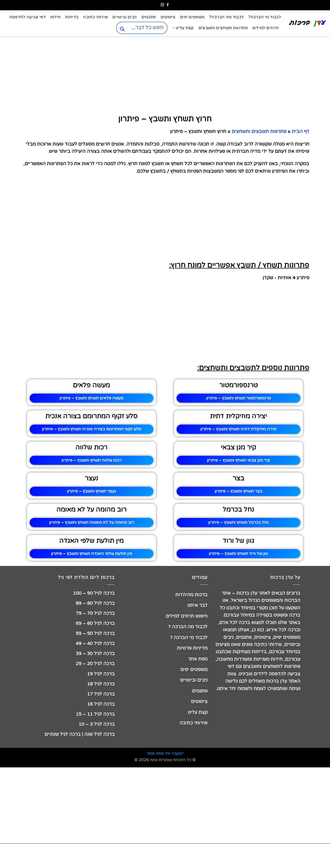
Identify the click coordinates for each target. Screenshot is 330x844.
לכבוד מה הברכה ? (188, 626)
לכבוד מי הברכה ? (189, 637)
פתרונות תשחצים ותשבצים (223, 27)
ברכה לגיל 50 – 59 (95, 633)
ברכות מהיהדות (191, 594)
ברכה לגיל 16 (101, 704)
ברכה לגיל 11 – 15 (95, 714)
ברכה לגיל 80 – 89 (95, 603)
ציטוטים (168, 17)
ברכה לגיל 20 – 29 (95, 663)
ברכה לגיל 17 (101, 694)
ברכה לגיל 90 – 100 (94, 593)
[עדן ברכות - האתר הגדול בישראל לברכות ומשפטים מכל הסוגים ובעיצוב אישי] (307, 23)
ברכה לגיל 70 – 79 (95, 613)
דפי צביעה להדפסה (27, 17)
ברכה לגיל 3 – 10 (97, 724)
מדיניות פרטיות (192, 648)
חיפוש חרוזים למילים (187, 616)
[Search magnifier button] (122, 29)
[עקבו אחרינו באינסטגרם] (162, 5)
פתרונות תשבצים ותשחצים (259, 131)
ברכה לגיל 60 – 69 (95, 623)
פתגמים (149, 17)
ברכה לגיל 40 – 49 (95, 643)
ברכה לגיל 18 (101, 684)
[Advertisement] (304, 248)
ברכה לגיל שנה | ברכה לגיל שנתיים (80, 734)
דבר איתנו (197, 605)
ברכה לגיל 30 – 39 (95, 653)
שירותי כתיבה (95, 17)
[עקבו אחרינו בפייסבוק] (167, 5)
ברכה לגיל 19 (101, 674)
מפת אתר (198, 659)
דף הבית (300, 131)
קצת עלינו (185, 27)
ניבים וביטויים (124, 17)
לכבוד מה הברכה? (226, 17)
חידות (55, 17)
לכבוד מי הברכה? (264, 17)
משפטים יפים (192, 17)
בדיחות (71, 17)
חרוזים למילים (265, 27)
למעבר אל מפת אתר (165, 753)
